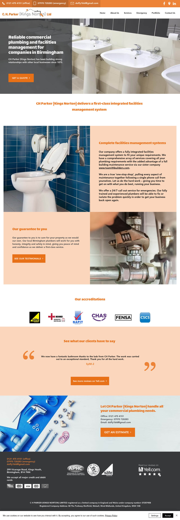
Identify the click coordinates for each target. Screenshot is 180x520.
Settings (154, 515)
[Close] (176, 515)
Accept (168, 515)
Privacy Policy (111, 515)
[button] (128, 12)
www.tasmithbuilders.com (114, 167)
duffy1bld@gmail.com (119, 422)
